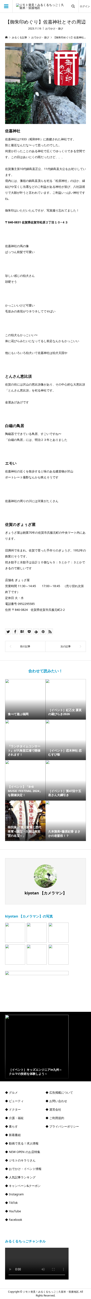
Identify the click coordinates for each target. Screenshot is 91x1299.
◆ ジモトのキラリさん (20, 1160)
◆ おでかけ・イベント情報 (23, 1169)
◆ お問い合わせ (56, 1101)
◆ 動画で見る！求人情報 (22, 1143)
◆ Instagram (14, 1194)
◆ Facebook (13, 1220)
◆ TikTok (11, 1203)
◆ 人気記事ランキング (20, 1177)
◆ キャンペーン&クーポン (23, 1186)
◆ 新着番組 (13, 1135)
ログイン (85, 6)
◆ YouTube (13, 1211)
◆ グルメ (11, 1092)
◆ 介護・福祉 (14, 1118)
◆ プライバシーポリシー (62, 1126)
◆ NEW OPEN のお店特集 (22, 1152)
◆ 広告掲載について (59, 1092)
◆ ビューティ (14, 1101)
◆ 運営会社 (53, 1109)
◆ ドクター (13, 1109)
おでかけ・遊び (54, 28)
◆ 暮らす (11, 1126)
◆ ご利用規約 (55, 1118)
